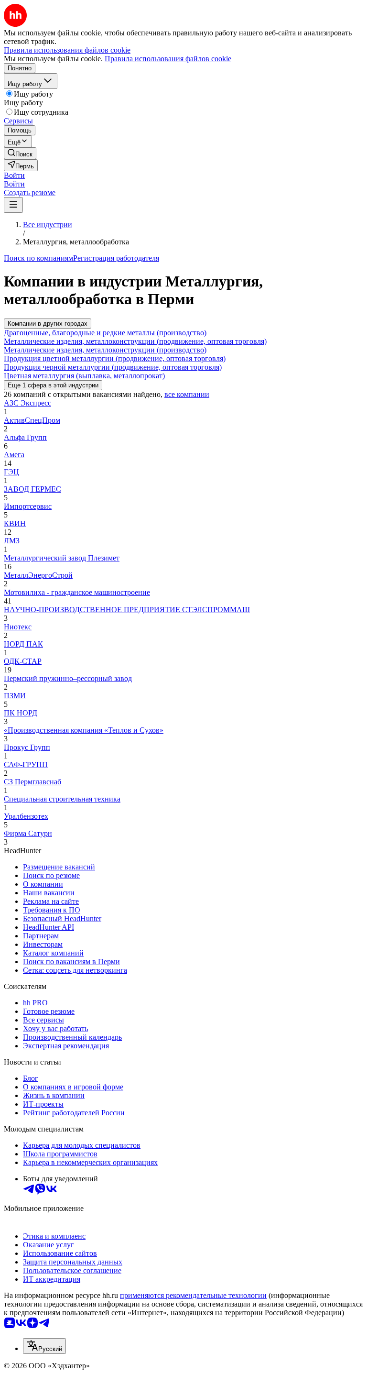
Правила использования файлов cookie (168, 59)
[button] (14, 175)
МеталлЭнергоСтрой (38, 575)
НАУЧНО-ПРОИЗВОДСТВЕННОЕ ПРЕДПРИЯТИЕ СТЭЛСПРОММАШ (127, 609)
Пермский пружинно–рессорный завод (68, 678)
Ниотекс (18, 627)
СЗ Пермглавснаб (32, 782)
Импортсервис (28, 506)
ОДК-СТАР (23, 661)
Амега (14, 455)
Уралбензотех (26, 816)
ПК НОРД (20, 713)
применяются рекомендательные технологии (193, 1295)
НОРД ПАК (23, 644)
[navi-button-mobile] (13, 205)
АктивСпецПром (32, 420)
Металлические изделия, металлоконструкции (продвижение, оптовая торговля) (135, 341)
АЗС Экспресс (27, 403)
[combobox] (44, 1346)
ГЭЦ (11, 472)
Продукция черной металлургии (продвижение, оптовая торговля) (113, 367)
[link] (20, 153)
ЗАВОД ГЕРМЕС (32, 489)
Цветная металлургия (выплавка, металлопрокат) (84, 376)
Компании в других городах (47, 323)
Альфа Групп (25, 437)
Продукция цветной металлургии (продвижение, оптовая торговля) (115, 358)
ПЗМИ (15, 696)
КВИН (15, 523)
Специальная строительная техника (62, 799)
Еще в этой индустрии (53, 385)
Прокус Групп (27, 747)
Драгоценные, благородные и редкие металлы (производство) (105, 333)
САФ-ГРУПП (26, 764)
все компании (186, 394)
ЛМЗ (12, 541)
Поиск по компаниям (38, 258)
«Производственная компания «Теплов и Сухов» (83, 730)
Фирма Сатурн (28, 833)
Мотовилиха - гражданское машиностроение (77, 592)
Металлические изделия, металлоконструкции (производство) (105, 350)
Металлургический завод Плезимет (61, 558)
